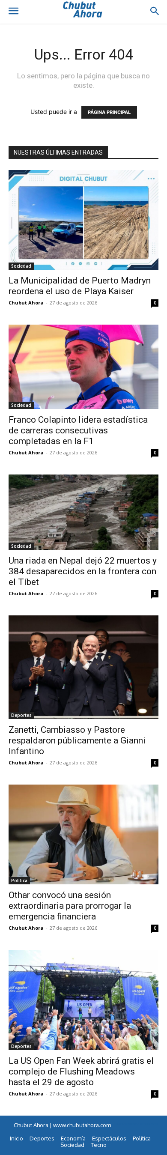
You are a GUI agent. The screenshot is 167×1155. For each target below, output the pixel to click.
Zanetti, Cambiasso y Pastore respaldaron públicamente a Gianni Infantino (77, 740)
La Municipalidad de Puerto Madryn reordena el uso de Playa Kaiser (80, 285)
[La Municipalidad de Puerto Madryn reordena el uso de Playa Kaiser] (83, 220)
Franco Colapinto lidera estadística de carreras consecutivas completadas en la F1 (78, 430)
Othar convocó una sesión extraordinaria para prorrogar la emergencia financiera (70, 906)
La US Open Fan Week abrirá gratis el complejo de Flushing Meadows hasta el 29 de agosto (81, 1071)
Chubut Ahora (26, 302)
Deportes (21, 715)
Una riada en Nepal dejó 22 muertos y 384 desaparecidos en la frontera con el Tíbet (83, 571)
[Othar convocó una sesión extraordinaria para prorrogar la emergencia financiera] (83, 834)
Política (19, 880)
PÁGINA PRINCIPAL (109, 112)
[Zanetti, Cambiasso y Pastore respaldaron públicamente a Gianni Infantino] (83, 667)
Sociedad (21, 266)
